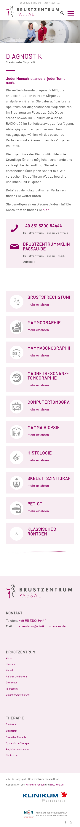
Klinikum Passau (35, 784)
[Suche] (60, 12)
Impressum (12, 688)
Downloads (11, 682)
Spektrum (11, 724)
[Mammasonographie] (16, 352)
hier (46, 210)
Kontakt (10, 670)
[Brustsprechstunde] (16, 302)
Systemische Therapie (17, 743)
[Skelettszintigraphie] (16, 483)
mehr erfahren (38, 304)
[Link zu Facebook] (65, 822)
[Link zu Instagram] (71, 822)
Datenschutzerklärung (18, 694)
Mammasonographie (50, 348)
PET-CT (35, 503)
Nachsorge (11, 755)
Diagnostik (11, 730)
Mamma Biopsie (44, 427)
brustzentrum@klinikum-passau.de (40, 626)
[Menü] (69, 12)
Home (9, 658)
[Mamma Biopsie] (16, 432)
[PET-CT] (16, 508)
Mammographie (44, 322)
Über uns (10, 664)
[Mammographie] (16, 327)
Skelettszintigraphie (53, 478)
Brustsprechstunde (51, 297)
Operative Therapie (16, 737)
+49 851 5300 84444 (51, 2)
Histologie (40, 452)
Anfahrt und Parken (16, 676)
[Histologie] (16, 457)
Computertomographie (53, 402)
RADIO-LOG (57, 784)
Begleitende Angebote (17, 749)
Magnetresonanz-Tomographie (48, 376)
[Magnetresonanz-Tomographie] (16, 378)
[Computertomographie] (16, 407)
